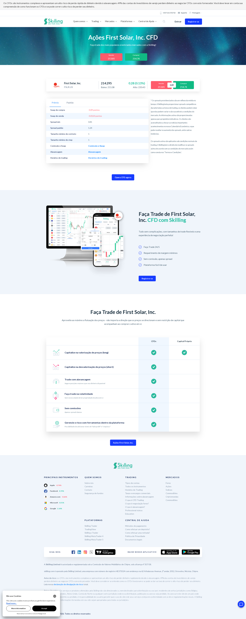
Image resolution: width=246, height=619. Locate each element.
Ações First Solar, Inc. (123, 442)
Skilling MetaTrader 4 (94, 536)
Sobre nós (89, 483)
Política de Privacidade (135, 536)
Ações (168, 486)
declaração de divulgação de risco (68, 584)
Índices (169, 490)
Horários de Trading (134, 490)
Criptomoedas (172, 496)
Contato (88, 490)
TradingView (90, 529)
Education (129, 514)
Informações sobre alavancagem (139, 496)
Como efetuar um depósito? (137, 529)
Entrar (178, 21)
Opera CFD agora (123, 177)
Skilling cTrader (91, 533)
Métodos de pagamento (135, 526)
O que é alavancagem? (135, 507)
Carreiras (89, 486)
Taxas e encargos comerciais (137, 493)
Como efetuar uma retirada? (137, 533)
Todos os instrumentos (135, 486)
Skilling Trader (91, 526)
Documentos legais (133, 539)
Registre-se (193, 21)
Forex (168, 483)
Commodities (172, 493)
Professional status (134, 510)
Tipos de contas (132, 483)
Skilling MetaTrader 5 (94, 539)
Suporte (184, 13)
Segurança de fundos (94, 493)
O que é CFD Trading (134, 500)
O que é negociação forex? (137, 503)
